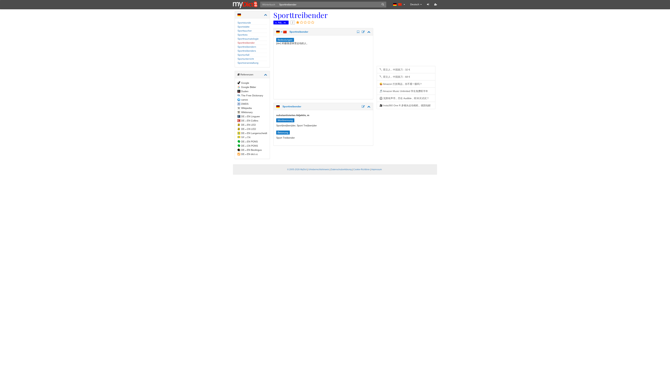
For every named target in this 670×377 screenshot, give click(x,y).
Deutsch (415, 4)
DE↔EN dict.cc (249, 154)
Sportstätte (243, 26)
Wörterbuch (268, 4)
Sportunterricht (245, 58)
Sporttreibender (246, 42)
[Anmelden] (428, 4)
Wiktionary (247, 112)
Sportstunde (244, 22)
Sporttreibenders (246, 50)
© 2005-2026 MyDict (297, 169)
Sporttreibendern (246, 46)
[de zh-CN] (399, 4)
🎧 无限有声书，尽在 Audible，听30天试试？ (404, 98)
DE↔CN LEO (248, 129)
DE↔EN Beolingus (251, 150)
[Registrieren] (436, 4)
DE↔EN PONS (249, 141)
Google (245, 83)
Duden (244, 91)
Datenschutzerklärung (341, 169)
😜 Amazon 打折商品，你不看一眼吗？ (400, 84)
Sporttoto (242, 34)
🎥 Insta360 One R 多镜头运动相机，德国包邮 (405, 105)
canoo (244, 99)
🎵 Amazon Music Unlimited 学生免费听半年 (403, 91)
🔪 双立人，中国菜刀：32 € (394, 69)
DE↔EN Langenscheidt (254, 133)
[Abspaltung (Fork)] (363, 32)
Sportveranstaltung (247, 62)
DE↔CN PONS (249, 145)
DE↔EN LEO (248, 124)
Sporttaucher (244, 30)
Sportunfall (243, 54)
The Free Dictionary (252, 95)
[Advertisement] (305, 71)
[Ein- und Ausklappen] (265, 14)
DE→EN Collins (249, 120)
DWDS (244, 103)
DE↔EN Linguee (250, 116)
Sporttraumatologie (248, 38)
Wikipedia (246, 108)
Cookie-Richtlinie (361, 169)
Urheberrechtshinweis (318, 169)
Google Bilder (248, 87)
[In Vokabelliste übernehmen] (357, 32)
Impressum (376, 169)
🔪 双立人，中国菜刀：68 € (394, 76)
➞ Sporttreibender (294, 31)
